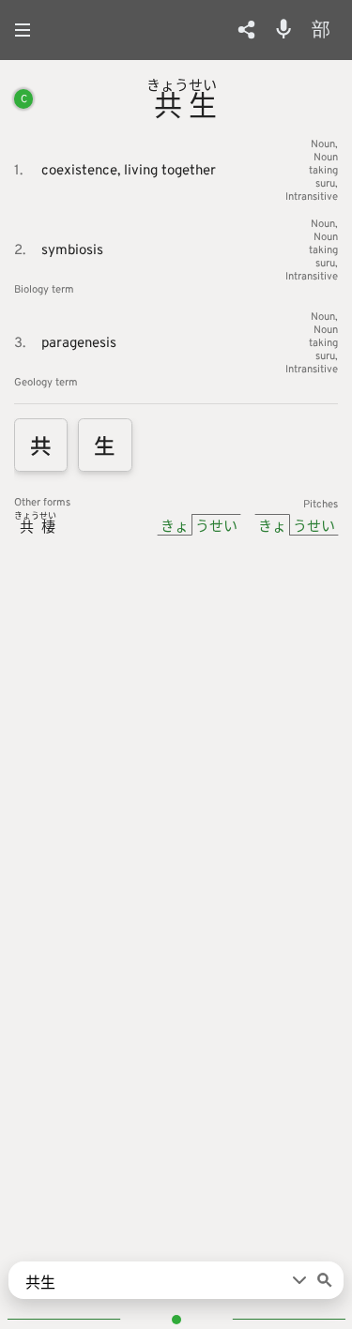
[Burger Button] (28, 30)
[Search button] (324, 1280)
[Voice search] (283, 29)
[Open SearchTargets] (299, 1280)
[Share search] (246, 29)
